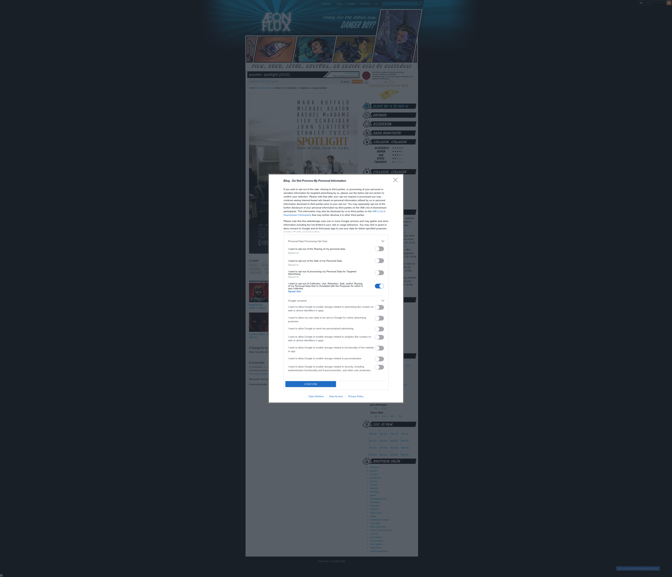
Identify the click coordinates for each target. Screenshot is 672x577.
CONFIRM (310, 384)
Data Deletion (316, 396)
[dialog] (336, 288)
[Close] (396, 181)
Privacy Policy (355, 396)
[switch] (379, 248)
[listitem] (336, 241)
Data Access (336, 396)
